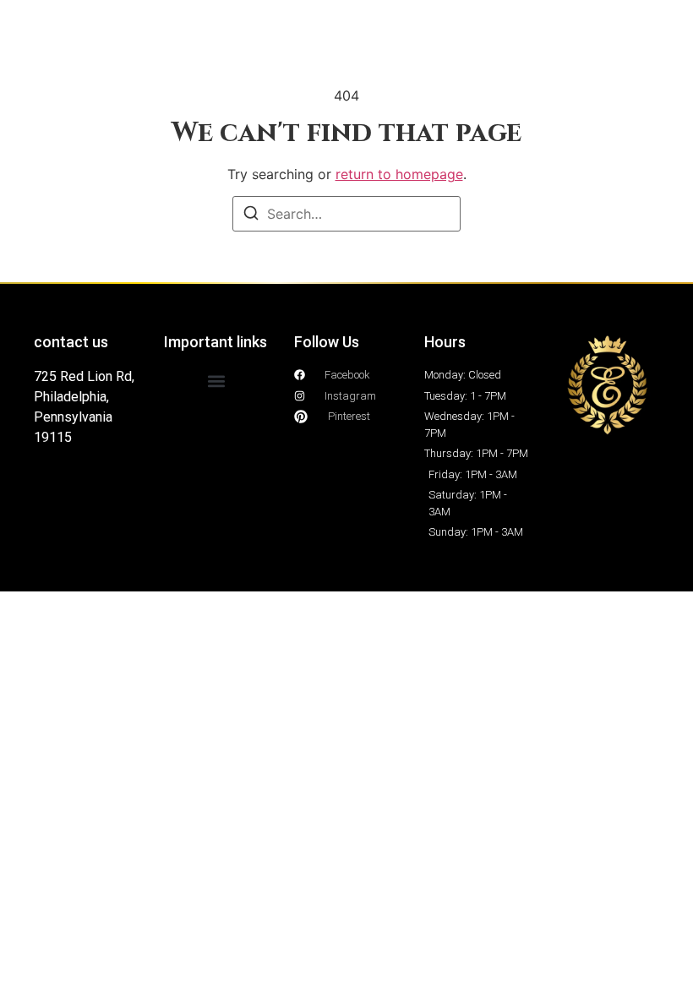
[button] (217, 381)
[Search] (251, 215)
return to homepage (399, 174)
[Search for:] (346, 214)
